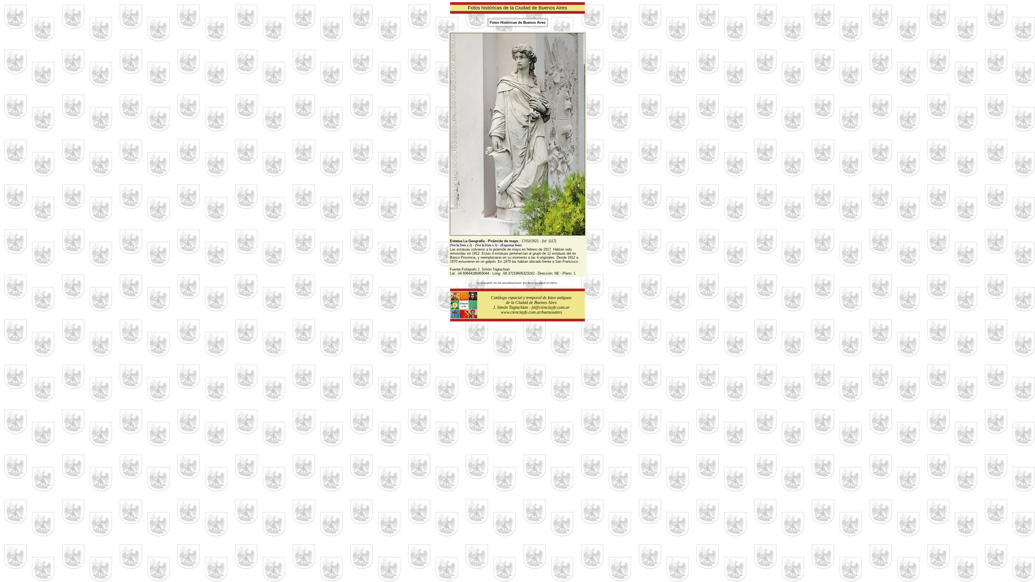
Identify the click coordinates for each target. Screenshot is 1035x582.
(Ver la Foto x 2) (461, 245)
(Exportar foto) (511, 245)
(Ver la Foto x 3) (486, 245)
